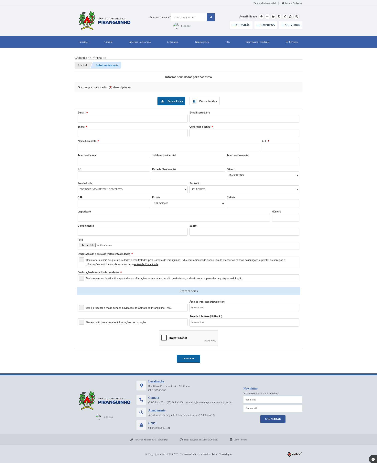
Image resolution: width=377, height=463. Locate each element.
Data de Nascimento (164, 169)
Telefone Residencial (164, 155)
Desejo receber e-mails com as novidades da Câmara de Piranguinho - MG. (129, 307)
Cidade (231, 197)
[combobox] (244, 308)
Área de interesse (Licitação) (205, 316)
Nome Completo (87, 141)
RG (79, 169)
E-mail (81, 112)
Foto (80, 239)
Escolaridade (85, 183)
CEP (80, 197)
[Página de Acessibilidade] (296, 16)
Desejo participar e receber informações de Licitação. (116, 322)
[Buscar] (211, 17)
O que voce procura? (160, 16)
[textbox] (245, 307)
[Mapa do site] (290, 16)
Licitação (83, 316)
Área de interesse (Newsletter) (207, 301)
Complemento (86, 225)
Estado (156, 197)
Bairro (193, 225)
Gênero (231, 169)
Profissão (194, 183)
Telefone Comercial (238, 155)
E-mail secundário (199, 112)
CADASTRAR (188, 358)
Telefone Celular (87, 155)
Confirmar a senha (199, 126)
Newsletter (84, 301)
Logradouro (84, 211)
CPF (264, 141)
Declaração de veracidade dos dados (98, 272)
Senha (81, 126)
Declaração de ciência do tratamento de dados (104, 253)
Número (276, 211)
